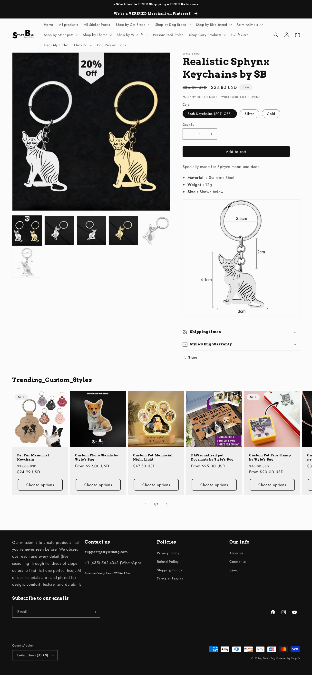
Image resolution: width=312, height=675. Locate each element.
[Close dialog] (233, 294)
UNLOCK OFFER (113, 371)
